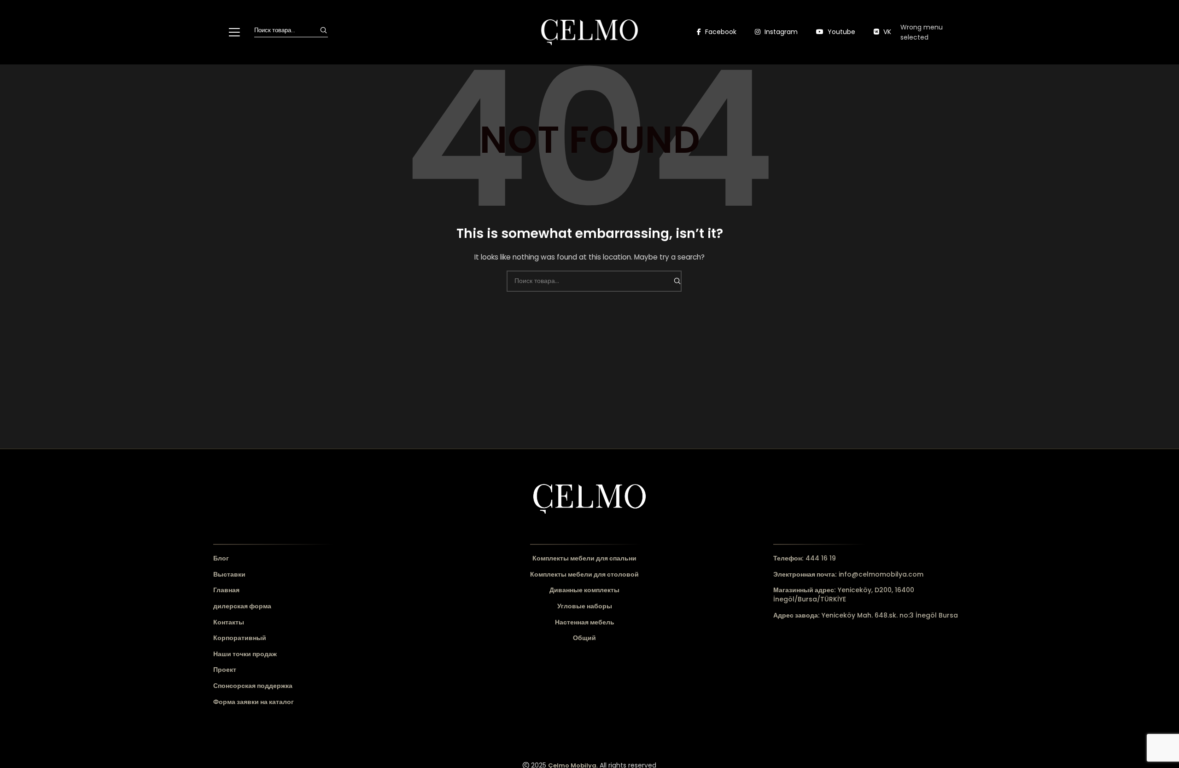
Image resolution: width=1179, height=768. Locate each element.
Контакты (228, 622)
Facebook (719, 31)
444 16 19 (804, 558)
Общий (584, 638)
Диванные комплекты (584, 590)
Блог (221, 558)
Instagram (780, 31)
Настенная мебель (584, 622)
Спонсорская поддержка (252, 685)
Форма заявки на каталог (253, 702)
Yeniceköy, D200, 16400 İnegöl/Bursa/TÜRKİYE (843, 594)
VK (886, 31)
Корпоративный (239, 638)
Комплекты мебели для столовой (584, 574)
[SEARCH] (323, 30)
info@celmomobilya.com (848, 574)
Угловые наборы (584, 606)
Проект (224, 669)
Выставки (229, 574)
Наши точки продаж (245, 654)
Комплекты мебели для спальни (584, 558)
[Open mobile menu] (234, 32)
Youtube (840, 31)
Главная (226, 590)
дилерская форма (242, 606)
